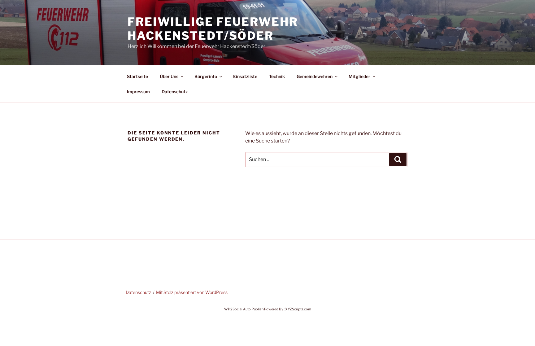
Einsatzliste (245, 76)
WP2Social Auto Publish (243, 309)
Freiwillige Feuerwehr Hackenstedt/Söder (213, 28)
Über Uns (169, 76)
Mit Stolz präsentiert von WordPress (192, 292)
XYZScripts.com (298, 309)
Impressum (138, 91)
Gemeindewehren (315, 76)
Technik (277, 76)
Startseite (137, 76)
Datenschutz (175, 91)
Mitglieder (359, 76)
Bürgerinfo (205, 76)
